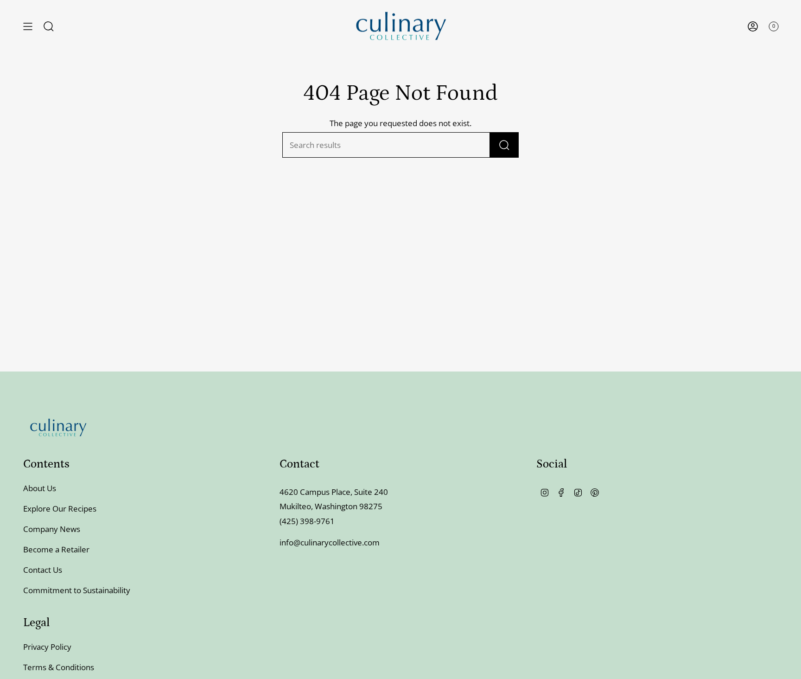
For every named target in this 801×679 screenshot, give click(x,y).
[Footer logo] (58, 428)
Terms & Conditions (58, 667)
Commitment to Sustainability (76, 590)
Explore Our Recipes (59, 508)
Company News (51, 529)
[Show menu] (28, 26)
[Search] (504, 145)
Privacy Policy (47, 646)
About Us (39, 488)
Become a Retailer (56, 549)
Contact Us (42, 569)
